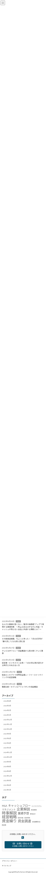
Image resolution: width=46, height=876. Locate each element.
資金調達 (24, 821)
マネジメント (9, 809)
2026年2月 (7, 710)
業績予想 (23, 813)
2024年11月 (7, 752)
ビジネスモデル (37, 806)
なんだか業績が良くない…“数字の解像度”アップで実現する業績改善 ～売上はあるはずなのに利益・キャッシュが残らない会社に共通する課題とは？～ (23, 626)
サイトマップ (6, 866)
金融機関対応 (36, 822)
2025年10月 (7, 729)
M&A (4, 805)
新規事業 (34, 810)
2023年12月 (7, 776)
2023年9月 (7, 780)
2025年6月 (7, 738)
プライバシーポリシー (9, 861)
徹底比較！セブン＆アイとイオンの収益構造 (20, 687)
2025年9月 (7, 734)
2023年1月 (7, 790)
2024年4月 (7, 771)
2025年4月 (7, 743)
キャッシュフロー (19, 805)
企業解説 (23, 809)
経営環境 (27, 818)
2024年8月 (7, 767)
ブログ (18, 621)
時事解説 (9, 813)
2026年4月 (7, 701)
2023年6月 (7, 785)
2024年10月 (7, 757)
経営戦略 (9, 816)
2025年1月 (7, 748)
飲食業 (4, 825)
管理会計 (33, 814)
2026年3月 (7, 706)
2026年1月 (7, 715)
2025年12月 (7, 720)
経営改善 (20, 818)
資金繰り (9, 820)
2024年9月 (7, 762)
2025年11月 (7, 724)
